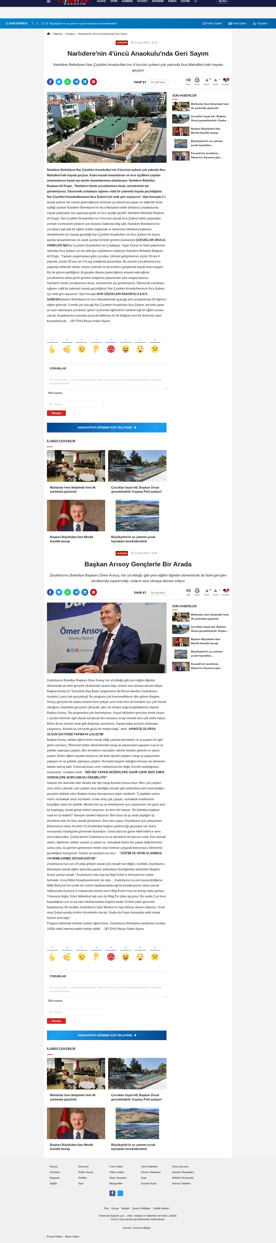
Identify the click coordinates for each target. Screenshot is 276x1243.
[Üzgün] (154, 342)
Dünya (53, 1166)
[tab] (58, 368)
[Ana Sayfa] (48, 34)
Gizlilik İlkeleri (161, 1208)
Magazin (55, 1177)
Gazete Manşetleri (183, 1172)
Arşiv (144, 1177)
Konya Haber (55, 1236)
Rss (106, 1208)
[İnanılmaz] (140, 342)
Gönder (56, 413)
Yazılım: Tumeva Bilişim (137, 1227)
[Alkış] (67, 342)
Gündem (70, 33)
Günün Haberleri (151, 1172)
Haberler (57, 33)
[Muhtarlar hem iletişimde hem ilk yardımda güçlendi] (76, 466)
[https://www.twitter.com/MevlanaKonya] (120, 1193)
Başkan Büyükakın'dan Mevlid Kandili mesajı (71, 539)
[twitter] (59, 81)
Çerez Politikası (141, 1208)
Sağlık (53, 1183)
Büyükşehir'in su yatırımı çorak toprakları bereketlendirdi (133, 539)
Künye (115, 1208)
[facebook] (50, 81)
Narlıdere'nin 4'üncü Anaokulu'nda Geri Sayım (102, 33)
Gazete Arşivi (148, 1183)
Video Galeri (214, 23)
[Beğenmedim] (96, 342)
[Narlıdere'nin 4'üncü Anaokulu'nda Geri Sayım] (107, 127)
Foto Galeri (116, 1166)
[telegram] (76, 81)
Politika (82, 1177)
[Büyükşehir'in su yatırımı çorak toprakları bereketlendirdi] (137, 515)
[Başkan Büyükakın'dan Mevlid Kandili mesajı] (76, 515)
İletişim (125, 1208)
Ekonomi (83, 1166)
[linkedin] (84, 81)
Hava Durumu (180, 1166)
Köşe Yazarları (118, 1177)
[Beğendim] (52, 342)
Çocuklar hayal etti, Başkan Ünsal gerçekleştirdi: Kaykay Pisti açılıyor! (136, 489)
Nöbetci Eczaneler (183, 1177)
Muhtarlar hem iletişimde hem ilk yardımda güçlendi (73, 489)
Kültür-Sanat (85, 1172)
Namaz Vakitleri (181, 1183)
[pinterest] (93, 81)
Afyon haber (72, 1236)
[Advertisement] (29, 68)
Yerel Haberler (149, 1166)
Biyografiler (116, 1183)
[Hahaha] (125, 342)
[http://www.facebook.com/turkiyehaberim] (112, 1193)
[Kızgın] (111, 342)
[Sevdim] (81, 342)
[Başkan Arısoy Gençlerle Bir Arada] (107, 637)
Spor (81, 1183)
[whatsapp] (67, 81)
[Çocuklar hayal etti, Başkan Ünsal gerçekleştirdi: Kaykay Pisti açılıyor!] (137, 466)
